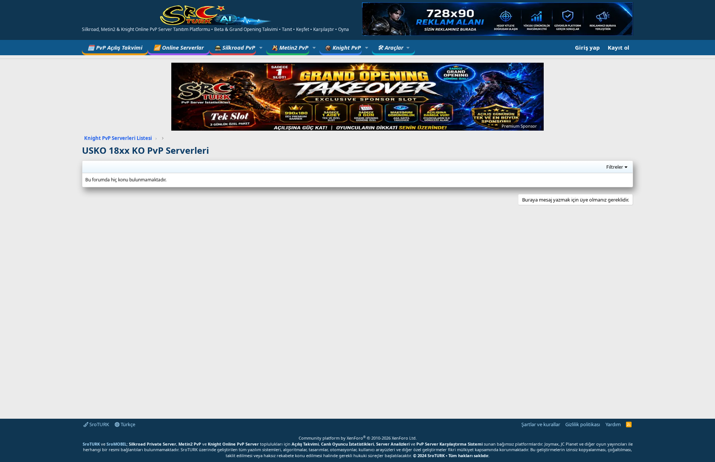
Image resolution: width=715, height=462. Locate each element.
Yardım (613, 424)
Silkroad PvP (238, 47)
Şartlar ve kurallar (540, 424)
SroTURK (98, 424)
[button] (261, 47)
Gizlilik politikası (582, 424)
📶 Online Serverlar (178, 47)
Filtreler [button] (614, 166)
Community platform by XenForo (358, 438)
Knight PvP (346, 47)
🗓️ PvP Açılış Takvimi (115, 47)
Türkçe (127, 424)
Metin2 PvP (293, 47)
